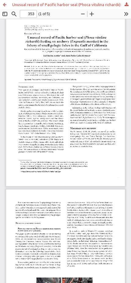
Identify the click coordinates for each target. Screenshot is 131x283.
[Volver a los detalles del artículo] (4, 4)
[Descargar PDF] (126, 4)
